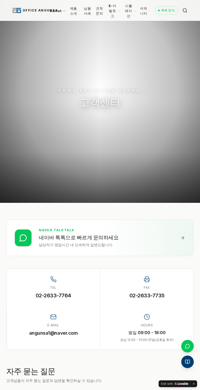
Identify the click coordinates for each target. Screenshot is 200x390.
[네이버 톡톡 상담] (187, 346)
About (55, 11)
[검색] (185, 10)
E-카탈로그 (112, 11)
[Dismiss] (194, 384)
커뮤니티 (143, 11)
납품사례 (87, 11)
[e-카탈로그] (187, 362)
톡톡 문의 (168, 10)
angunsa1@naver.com (53, 333)
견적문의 (99, 11)
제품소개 (73, 11)
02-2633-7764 (53, 295)
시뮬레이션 (128, 11)
